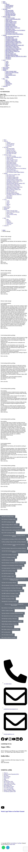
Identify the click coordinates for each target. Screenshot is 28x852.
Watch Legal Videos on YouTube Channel (12, 811)
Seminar (7, 77)
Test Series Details (9, 10)
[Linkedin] (17, 739)
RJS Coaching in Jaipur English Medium (14, 34)
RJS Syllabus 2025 (9, 52)
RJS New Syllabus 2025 (10, 53)
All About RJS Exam (10, 31)
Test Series (5, 9)
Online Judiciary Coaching (9, 784)
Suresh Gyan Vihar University (11, 72)
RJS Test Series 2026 (8, 781)
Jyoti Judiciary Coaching (16, 843)
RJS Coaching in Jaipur (9, 786)
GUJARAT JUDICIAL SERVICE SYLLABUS (15, 56)
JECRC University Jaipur (10, 71)
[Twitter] (6, 739)
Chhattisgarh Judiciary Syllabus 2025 (13, 42)
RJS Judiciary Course (10, 29)
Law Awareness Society (10, 75)
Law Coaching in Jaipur (9, 789)
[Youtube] (13, 739)
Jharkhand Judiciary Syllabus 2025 (12, 41)
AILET (7, 62)
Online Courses (8, 20)
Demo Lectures (6, 67)
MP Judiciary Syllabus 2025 (11, 44)
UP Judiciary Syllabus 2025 (11, 40)
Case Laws (7, 85)
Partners (4, 70)
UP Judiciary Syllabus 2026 (11, 39)
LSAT (6, 66)
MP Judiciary (8, 57)
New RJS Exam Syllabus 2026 (12, 36)
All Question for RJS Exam (11, 32)
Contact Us (5, 86)
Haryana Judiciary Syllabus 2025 (12, 51)
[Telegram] (21, 739)
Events (6, 76)
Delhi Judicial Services (10, 24)
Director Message (9, 6)
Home (4, 1)
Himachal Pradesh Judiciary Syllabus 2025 (14, 45)
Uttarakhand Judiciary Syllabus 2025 (13, 49)
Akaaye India (12, 844)
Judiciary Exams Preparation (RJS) (12, 19)
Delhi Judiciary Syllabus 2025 (11, 46)
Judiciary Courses (6, 16)
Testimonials (5, 68)
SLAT (6, 63)
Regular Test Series (9, 11)
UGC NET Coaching (10, 17)
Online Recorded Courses (11, 21)
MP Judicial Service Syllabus (11, 55)
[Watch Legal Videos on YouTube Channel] (2, 807)
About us (5, 3)
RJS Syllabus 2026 (9, 37)
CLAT (4, 60)
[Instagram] (10, 739)
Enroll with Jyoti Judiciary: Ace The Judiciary (15, 30)
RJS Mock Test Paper (10, 12)
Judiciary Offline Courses (10, 22)
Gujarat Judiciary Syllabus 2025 (12, 47)
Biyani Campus (8, 73)
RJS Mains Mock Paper (10, 14)
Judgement (7, 82)
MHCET (7, 65)
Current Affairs (8, 83)
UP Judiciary (8, 58)
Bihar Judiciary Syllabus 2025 (11, 50)
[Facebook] (2, 739)
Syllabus (4, 35)
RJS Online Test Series (10, 15)
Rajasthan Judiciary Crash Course (12, 27)
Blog (4, 78)
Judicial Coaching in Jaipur (9, 790)
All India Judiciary (9, 5)
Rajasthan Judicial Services (11, 26)
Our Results (8, 7)
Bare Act (7, 81)
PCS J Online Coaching (9, 782)
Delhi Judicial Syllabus (10, 25)
